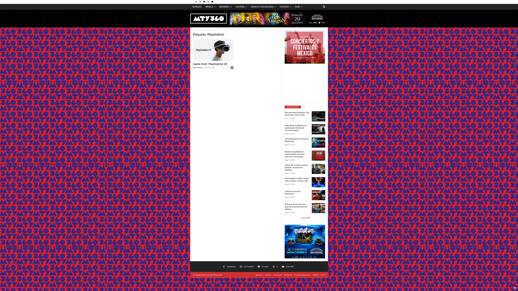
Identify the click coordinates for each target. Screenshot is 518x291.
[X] (208, 2)
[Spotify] (204, 2)
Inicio (194, 30)
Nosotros (259, 275)
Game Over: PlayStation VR (210, 64)
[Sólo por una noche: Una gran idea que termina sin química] (318, 208)
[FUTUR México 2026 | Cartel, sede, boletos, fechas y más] (318, 182)
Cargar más (304, 218)
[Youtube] (212, 2)
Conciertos (277, 275)
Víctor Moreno (198, 67)
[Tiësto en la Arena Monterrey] (318, 195)
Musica (209, 7)
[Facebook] (196, 2)
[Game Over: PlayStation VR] (213, 50)
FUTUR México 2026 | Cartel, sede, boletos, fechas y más (297, 179)
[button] (324, 7)
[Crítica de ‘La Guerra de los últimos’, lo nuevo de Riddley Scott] (318, 169)
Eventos (284, 7)
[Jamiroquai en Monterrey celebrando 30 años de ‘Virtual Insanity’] (318, 129)
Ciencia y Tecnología (262, 7)
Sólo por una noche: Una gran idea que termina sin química (296, 206)
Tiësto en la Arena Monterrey (292, 192)
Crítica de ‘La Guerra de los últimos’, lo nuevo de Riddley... (296, 167)
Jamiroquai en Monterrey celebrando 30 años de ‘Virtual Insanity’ (295, 127)
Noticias (196, 7)
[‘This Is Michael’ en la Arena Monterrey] (318, 143)
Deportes (224, 7)
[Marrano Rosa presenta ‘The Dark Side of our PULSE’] (318, 116)
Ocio (297, 7)
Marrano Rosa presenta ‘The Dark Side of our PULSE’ (297, 113)
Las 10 (323, 275)
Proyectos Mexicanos (302, 275)
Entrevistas (288, 275)
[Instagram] (200, 2)
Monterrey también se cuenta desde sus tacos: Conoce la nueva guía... (295, 154)
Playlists (315, 275)
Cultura (240, 7)
